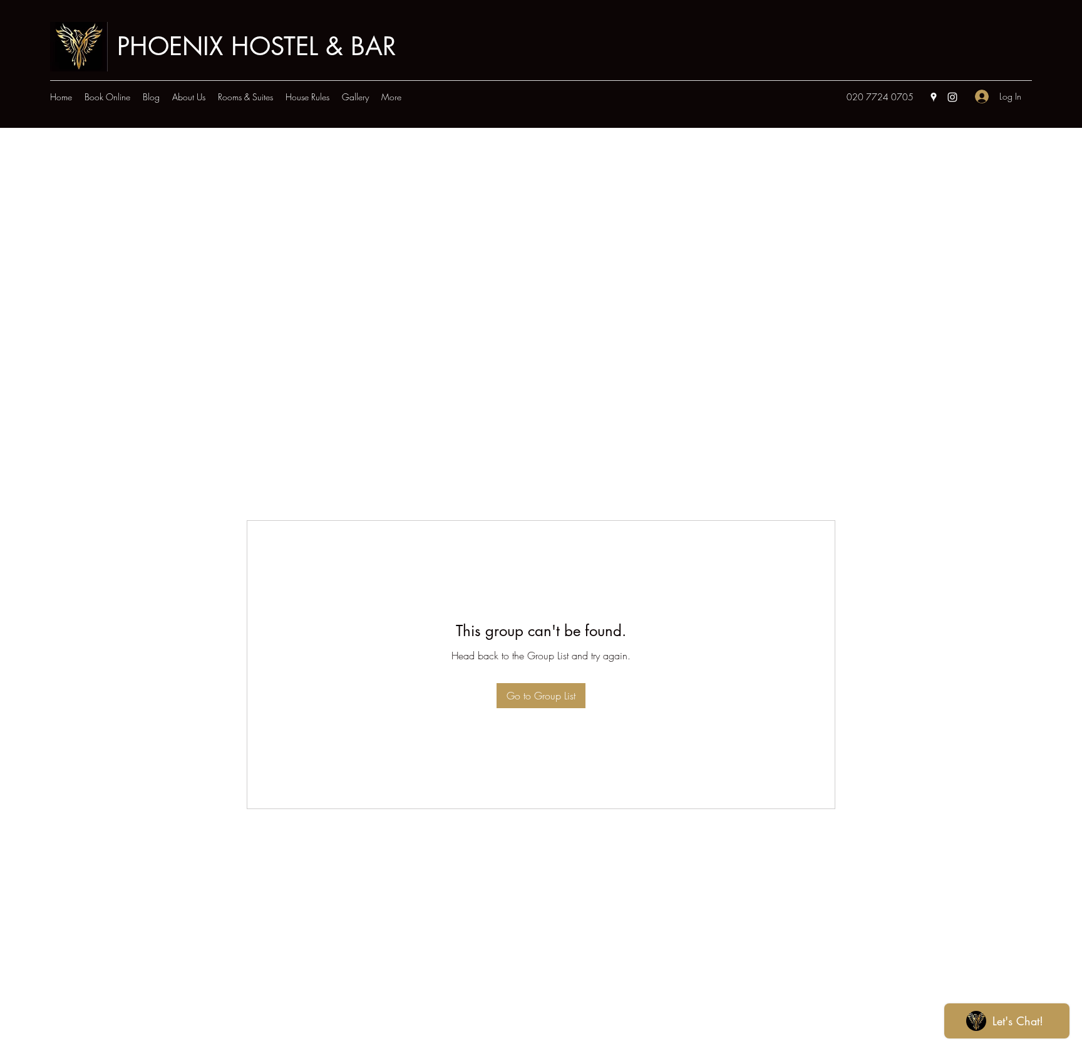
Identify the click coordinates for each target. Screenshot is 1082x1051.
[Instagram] (952, 97)
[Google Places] (933, 97)
